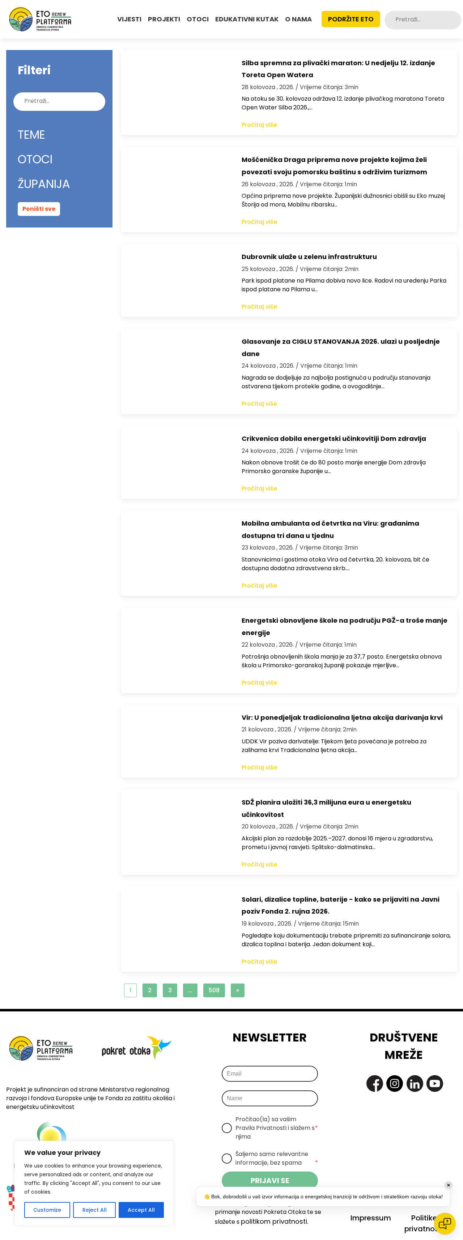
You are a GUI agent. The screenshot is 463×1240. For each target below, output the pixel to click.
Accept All (141, 1210)
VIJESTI (129, 19)
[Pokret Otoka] (40, 19)
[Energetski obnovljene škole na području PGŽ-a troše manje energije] (174, 650)
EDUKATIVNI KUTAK (247, 19)
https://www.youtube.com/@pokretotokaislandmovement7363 (434, 1083)
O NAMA (298, 19)
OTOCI (198, 19)
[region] (94, 1183)
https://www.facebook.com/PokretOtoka (374, 1083)
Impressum (371, 1218)
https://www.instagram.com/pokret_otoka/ (394, 1083)
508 (214, 990)
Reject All (94, 1210)
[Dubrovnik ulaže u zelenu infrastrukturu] (174, 280)
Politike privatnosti (423, 1223)
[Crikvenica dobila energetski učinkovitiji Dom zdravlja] (174, 462)
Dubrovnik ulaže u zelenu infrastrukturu (309, 256)
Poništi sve (38, 209)
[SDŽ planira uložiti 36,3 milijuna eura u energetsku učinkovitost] (174, 832)
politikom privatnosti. (274, 1221)
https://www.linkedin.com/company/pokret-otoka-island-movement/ (415, 1083)
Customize (47, 1210)
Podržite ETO (351, 19)
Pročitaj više (259, 125)
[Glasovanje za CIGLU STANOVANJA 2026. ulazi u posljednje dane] (174, 371)
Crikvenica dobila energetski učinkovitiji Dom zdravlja (334, 438)
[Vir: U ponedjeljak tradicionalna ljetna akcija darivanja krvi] (174, 741)
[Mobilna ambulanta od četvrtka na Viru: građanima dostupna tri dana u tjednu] (174, 553)
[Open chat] (445, 1224)
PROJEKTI (164, 19)
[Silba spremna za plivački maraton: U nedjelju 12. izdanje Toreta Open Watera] (174, 92)
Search (455, 20)
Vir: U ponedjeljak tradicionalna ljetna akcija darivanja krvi (342, 717)
